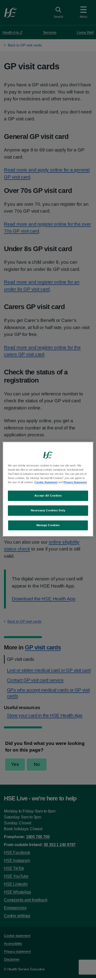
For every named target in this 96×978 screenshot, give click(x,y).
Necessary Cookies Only (48, 510)
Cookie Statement (46, 482)
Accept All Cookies (48, 495)
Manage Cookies (48, 525)
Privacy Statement (75, 482)
